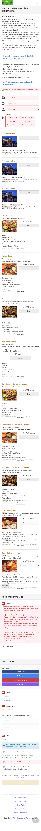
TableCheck (20, 684)
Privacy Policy (20, 805)
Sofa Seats (13, 121)
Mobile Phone (8, 706)
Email (5, 736)
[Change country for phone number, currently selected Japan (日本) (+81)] (4, 710)
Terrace (27, 121)
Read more (20, 248)
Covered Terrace (12, 125)
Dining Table (13, 117)
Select (29, 138)
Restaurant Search (20, 812)
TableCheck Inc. (18, 818)
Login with (5, 668)
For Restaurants (20, 797)
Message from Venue (9, 16)
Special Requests (7, 646)
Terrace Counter (27, 125)
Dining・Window (27, 117)
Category (8, 114)
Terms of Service (20, 801)
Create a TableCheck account (14, 752)
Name (6, 692)
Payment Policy (20, 809)
